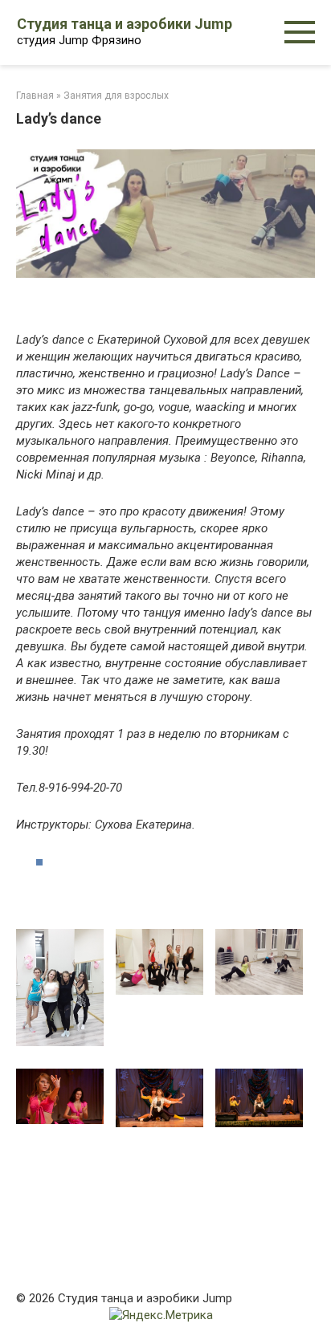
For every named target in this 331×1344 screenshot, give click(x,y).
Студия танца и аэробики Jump (124, 23)
